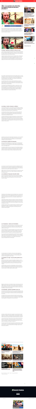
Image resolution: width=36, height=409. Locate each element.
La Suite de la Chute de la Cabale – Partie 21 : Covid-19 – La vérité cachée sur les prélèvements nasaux (29, 42)
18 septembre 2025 (3, 10)
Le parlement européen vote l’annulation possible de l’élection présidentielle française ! (29, 34)
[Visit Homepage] (18, 1)
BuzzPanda (4, 398)
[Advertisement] (29, 53)
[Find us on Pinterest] (19, 394)
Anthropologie (8, 10)
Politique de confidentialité (31, 398)
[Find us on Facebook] (17, 394)
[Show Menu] (1, 1)
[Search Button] (34, 1)
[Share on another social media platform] (22, 26)
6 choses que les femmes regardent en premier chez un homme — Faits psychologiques (29, 25)
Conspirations (26, 36)
